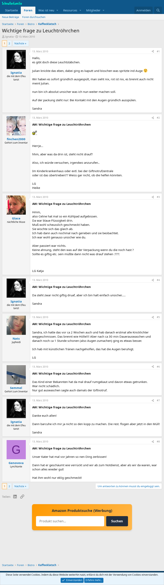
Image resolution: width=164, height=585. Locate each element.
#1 (158, 51)
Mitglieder (93, 10)
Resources (70, 10)
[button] (57, 10)
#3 (158, 197)
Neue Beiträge (10, 17)
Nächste (19, 43)
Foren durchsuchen (33, 17)
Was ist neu (46, 10)
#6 (158, 366)
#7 (158, 400)
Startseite (11, 10)
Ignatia (9, 36)
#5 (158, 317)
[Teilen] (152, 51)
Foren (28, 10)
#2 (158, 117)
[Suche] (158, 10)
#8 (158, 441)
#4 (158, 280)
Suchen (117, 521)
